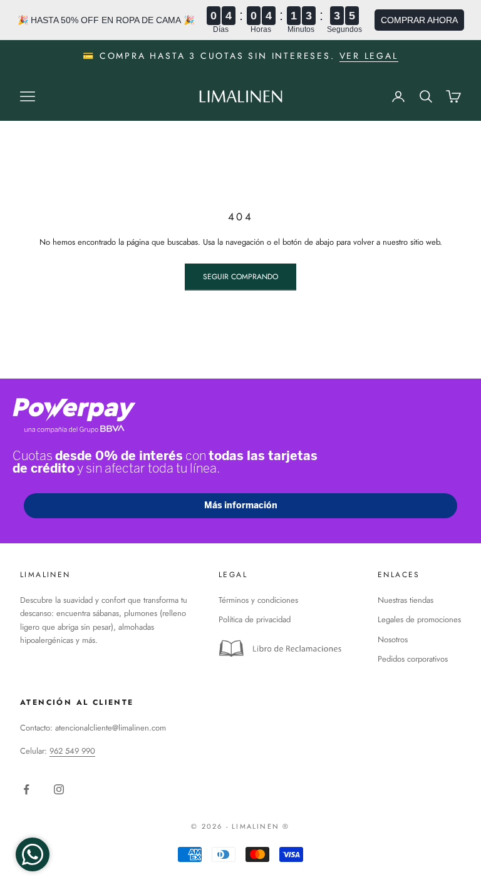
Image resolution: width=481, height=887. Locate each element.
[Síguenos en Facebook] (26, 789)
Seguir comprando (240, 276)
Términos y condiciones (258, 600)
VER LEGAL (368, 55)
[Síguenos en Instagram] (59, 789)
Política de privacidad (255, 619)
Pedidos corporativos (413, 659)
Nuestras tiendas (405, 600)
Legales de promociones (419, 619)
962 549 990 (72, 751)
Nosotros (393, 639)
